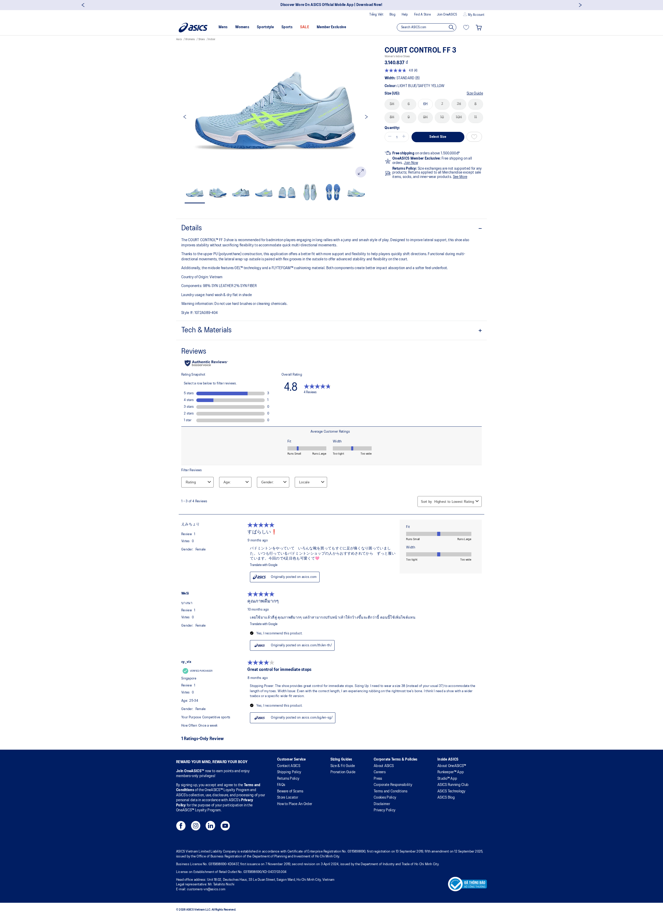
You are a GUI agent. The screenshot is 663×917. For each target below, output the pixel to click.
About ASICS (384, 766)
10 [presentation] (442, 117)
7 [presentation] (442, 104)
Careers (380, 772)
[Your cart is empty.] (479, 27)
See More (460, 177)
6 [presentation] (409, 104)
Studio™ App (447, 778)
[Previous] (83, 5)
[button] (388, 137)
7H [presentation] (459, 104)
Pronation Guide (343, 772)
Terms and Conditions (390, 791)
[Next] (580, 5)
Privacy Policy (384, 810)
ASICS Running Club (453, 785)
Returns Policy (288, 778)
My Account (476, 14)
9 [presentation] (409, 117)
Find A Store (422, 14)
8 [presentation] (475, 104)
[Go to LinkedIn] (210, 827)
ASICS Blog (446, 797)
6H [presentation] (425, 104)
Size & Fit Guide (342, 766)
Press (378, 778)
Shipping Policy (289, 772)
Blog (392, 14)
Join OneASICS (447, 14)
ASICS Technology (451, 791)
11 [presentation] (475, 117)
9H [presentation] (425, 117)
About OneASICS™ (451, 766)
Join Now (411, 163)
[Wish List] (466, 27)
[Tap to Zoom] (360, 172)
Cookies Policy (385, 797)
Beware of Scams (290, 791)
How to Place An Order (294, 804)
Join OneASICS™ (190, 771)
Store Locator (287, 797)
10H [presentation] (459, 117)
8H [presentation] (392, 117)
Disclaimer (382, 804)
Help (405, 14)
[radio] (392, 104)
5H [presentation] (392, 104)
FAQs (281, 785)
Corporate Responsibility (393, 785)
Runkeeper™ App (450, 772)
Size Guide (475, 93)
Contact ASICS (288, 766)
